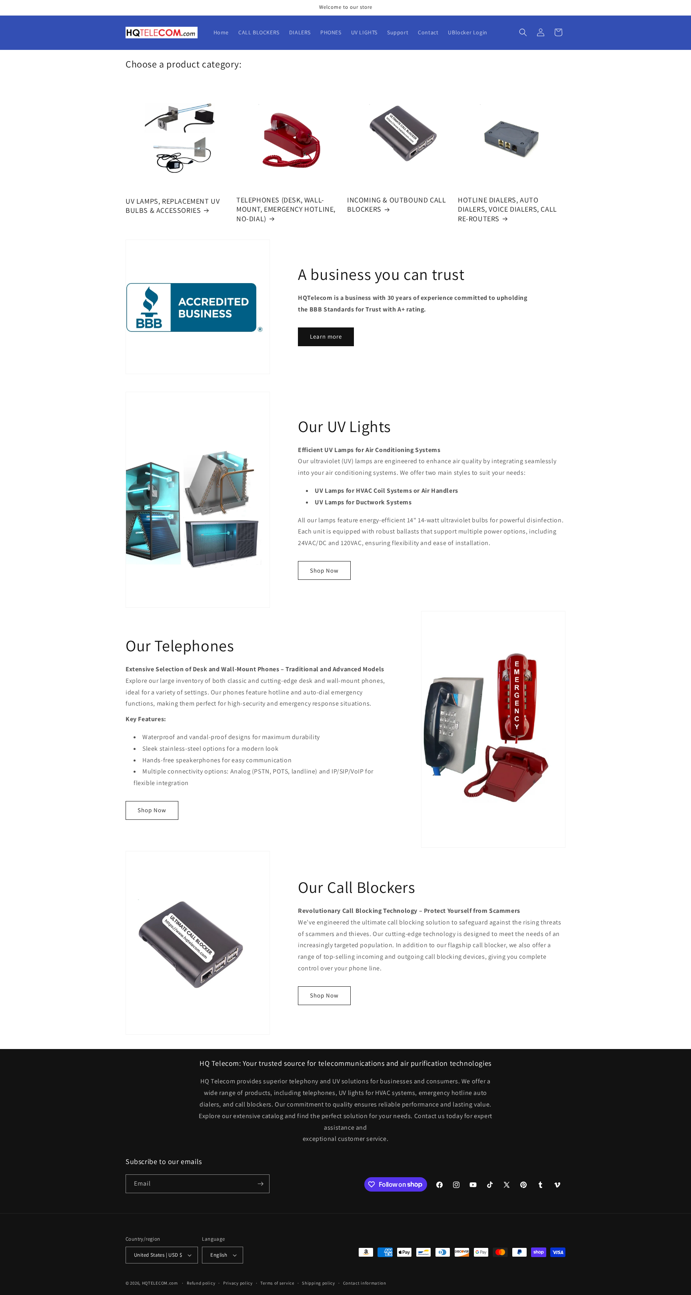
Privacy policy (238, 1283)
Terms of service (277, 1283)
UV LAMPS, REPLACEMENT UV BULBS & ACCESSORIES (173, 205)
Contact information (364, 1283)
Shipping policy (318, 1283)
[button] (523, 32)
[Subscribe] (260, 1183)
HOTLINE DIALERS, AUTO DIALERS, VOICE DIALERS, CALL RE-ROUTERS (507, 209)
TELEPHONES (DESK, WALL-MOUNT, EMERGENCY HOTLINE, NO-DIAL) (286, 209)
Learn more (326, 336)
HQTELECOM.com (160, 1283)
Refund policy (201, 1283)
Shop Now (324, 570)
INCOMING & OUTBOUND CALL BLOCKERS (396, 204)
